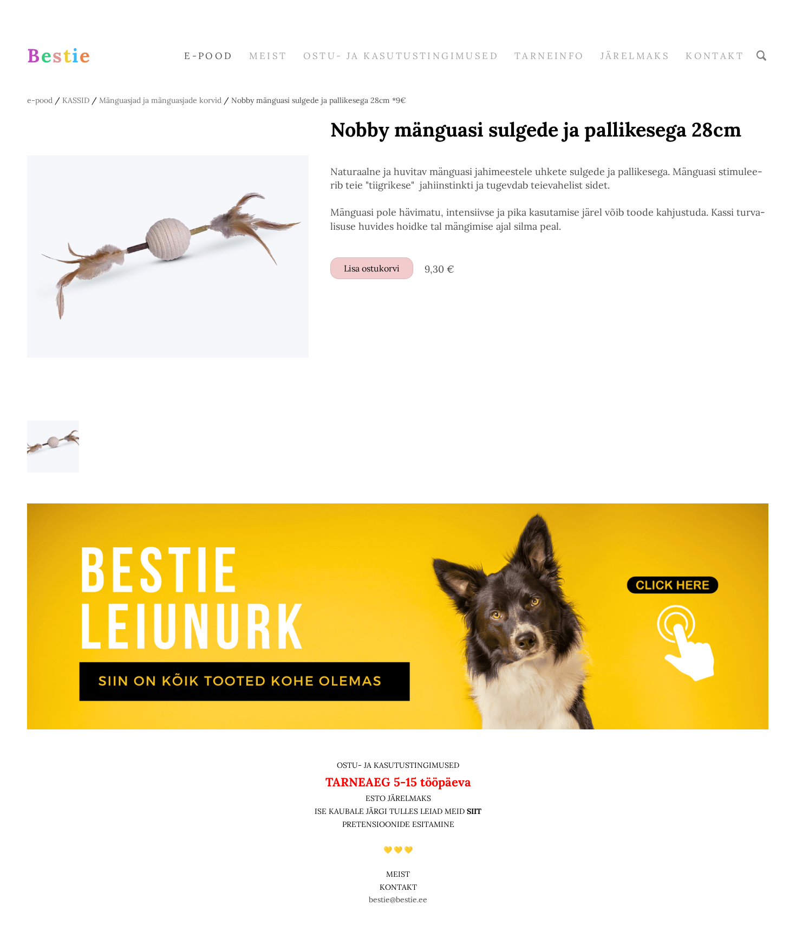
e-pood (208, 56)
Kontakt (715, 56)
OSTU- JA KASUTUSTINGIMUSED (398, 765)
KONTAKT (398, 887)
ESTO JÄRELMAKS (398, 798)
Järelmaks (635, 56)
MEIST (268, 56)
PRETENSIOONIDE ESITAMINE (398, 824)
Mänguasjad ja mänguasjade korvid (160, 100)
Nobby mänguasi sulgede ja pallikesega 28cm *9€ (318, 100)
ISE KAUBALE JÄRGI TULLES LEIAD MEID (391, 811)
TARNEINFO (549, 56)
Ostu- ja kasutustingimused (401, 56)
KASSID (75, 100)
